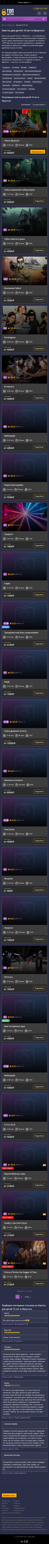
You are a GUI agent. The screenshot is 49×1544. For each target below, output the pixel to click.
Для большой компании (33, 71)
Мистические (6, 82)
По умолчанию (39, 105)
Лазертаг (8, 534)
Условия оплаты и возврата (11, 1513)
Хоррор (29, 78)
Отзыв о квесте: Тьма (10, 1449)
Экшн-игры (6, 85)
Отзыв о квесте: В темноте (12, 1341)
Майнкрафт (9, 435)
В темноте (9, 386)
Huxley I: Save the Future (15, 1223)
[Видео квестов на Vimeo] (27, 1541)
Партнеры (5, 1508)
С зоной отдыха (7, 92)
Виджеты (17, 1506)
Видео (4, 1506)
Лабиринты (16, 85)
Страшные (6, 67)
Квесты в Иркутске (8, 25)
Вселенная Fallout (12, 288)
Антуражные (17, 82)
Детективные (37, 82)
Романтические (27, 85)
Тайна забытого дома (14, 239)
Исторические (7, 78)
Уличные (31, 89)
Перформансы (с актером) (11, 75)
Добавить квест (9, 1495)
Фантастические (40, 78)
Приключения (18, 71)
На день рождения (8, 89)
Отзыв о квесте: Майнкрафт (12, 1377)
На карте (17, 1501)
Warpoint (8, 878)
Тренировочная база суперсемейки (21, 632)
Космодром (9, 337)
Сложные (27, 82)
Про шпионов (21, 89)
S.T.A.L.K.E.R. (10, 1124)
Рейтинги (5, 1503)
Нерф (6, 682)
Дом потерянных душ (14, 1026)
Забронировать (38, 152)
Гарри (7, 583)
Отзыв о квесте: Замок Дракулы (14, 1473)
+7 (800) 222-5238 (40, 8)
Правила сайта (19, 1510)
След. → (28, 1297)
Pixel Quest (9, 829)
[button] (45, 13)
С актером (15, 67)
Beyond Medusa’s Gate (14, 1174)
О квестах (5, 1510)
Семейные (32, 67)
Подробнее (39, 201)
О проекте (17, 1503)
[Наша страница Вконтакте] (22, 1541)
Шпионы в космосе (13, 780)
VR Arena (8, 977)
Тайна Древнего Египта (15, 731)
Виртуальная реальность (31, 75)
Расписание (6, 1501)
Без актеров (19, 92)
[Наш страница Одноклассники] (24, 1541)
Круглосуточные (19, 78)
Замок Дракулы (11, 140)
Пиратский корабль (13, 485)
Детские (24, 67)
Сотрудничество (19, 1508)
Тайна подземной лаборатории (19, 189)
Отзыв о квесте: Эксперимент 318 (15, 1324)
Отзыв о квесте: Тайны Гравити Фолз (16, 1418)
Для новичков (7, 71)
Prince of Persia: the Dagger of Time (20, 1272)
